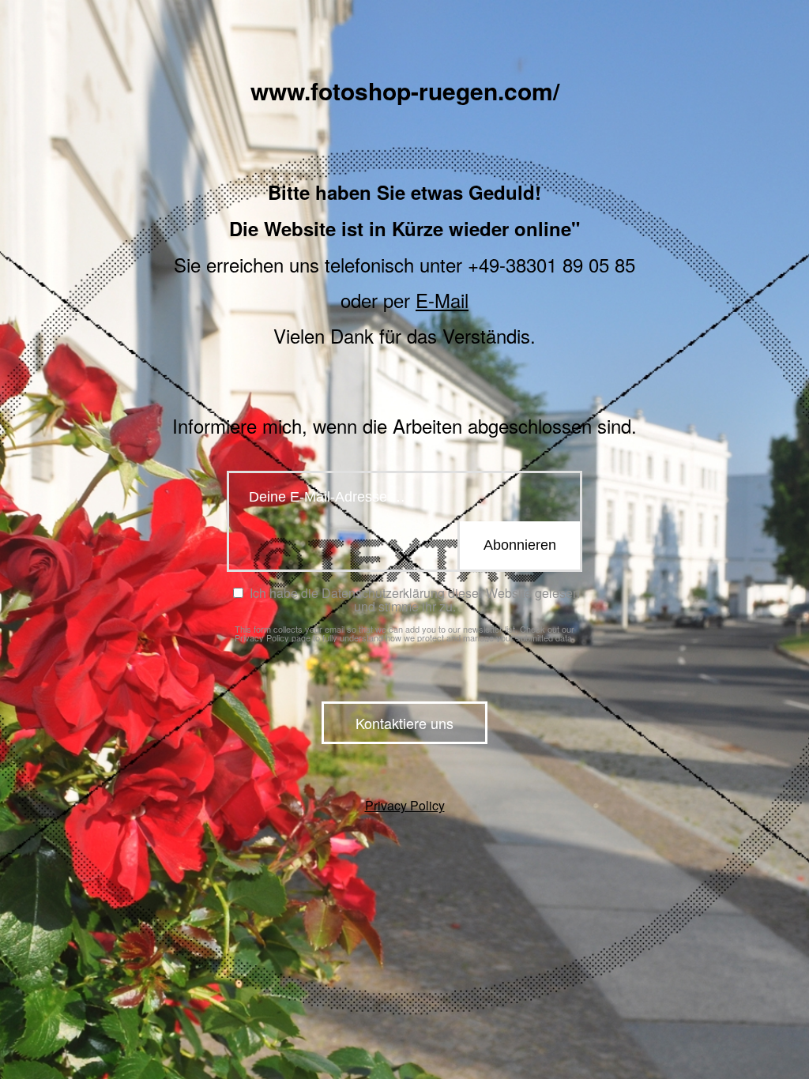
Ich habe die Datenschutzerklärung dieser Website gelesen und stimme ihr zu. (413, 599)
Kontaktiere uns (404, 722)
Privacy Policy (262, 637)
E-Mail (442, 300)
